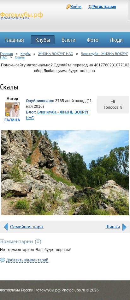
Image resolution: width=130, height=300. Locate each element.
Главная (6, 54)
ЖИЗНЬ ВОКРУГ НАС (55, 54)
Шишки (112, 226)
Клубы (26, 54)
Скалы (20, 57)
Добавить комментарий (27, 260)
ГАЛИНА (12, 120)
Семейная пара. (27, 226)
